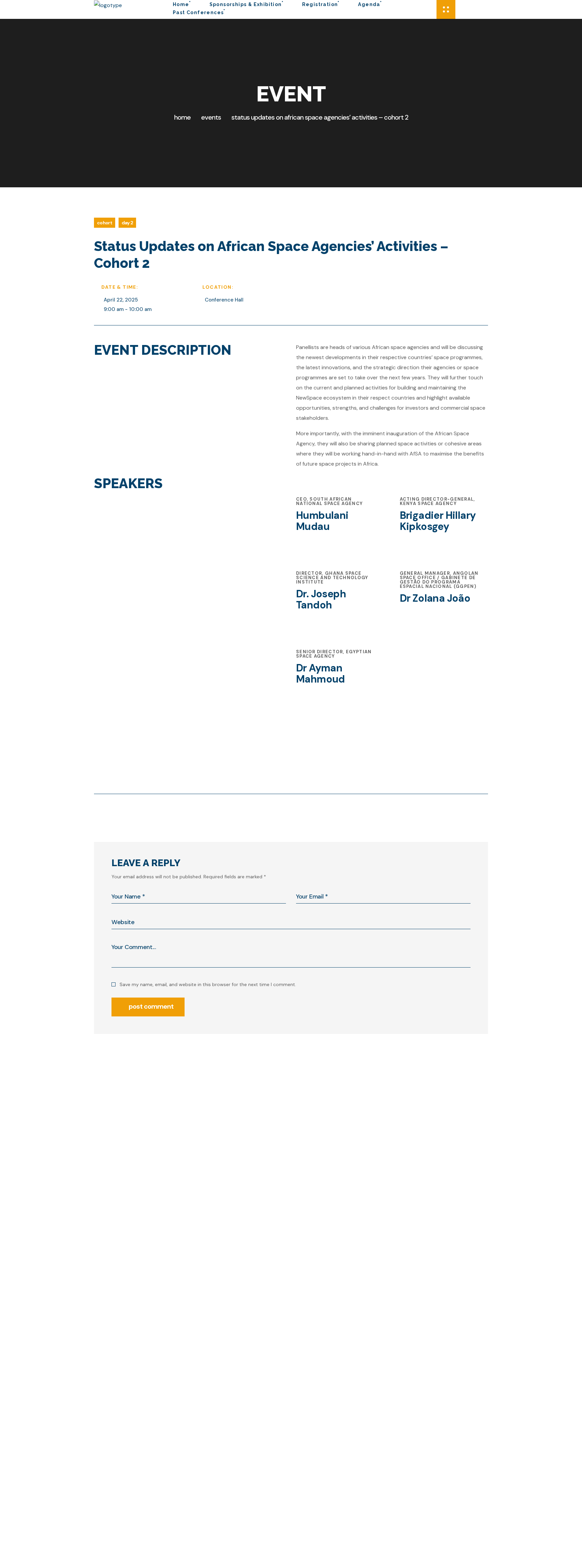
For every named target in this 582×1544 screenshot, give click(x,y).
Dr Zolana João (435, 598)
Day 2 (127, 223)
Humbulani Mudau (322, 521)
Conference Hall (224, 299)
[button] (434, 9)
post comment (151, 1006)
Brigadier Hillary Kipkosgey (438, 521)
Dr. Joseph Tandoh (321, 599)
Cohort (104, 223)
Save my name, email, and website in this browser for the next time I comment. (208, 984)
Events (211, 117)
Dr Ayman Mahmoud (320, 673)
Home (182, 117)
